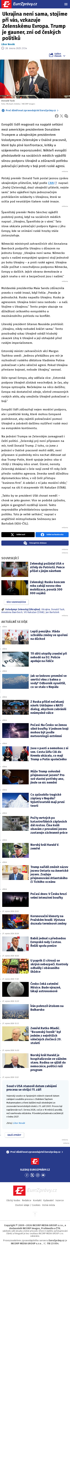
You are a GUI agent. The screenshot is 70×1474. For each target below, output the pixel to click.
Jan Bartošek (52, 612)
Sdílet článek (57, 55)
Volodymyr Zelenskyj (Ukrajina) (22, 609)
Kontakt (37, 1200)
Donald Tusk (57, 609)
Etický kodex (13, 1200)
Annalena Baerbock (12, 612)
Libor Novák (8, 44)
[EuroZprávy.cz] (22, 4)
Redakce (26, 1200)
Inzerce (59, 1200)
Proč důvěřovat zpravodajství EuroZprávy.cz (31, 110)
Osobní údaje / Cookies (27, 1205)
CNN (51, 183)
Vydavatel (48, 1200)
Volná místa (48, 1205)
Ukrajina (45, 609)
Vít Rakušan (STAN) (34, 612)
